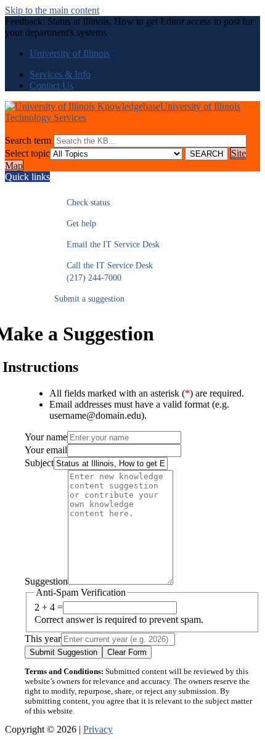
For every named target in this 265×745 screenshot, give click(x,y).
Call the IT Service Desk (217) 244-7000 (103, 271)
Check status (82, 202)
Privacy (98, 729)
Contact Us (51, 85)
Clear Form (127, 652)
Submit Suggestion (63, 652)
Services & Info (60, 74)
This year (43, 638)
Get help (75, 223)
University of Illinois (70, 53)
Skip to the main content (52, 10)
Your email (46, 450)
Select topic (27, 153)
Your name (46, 437)
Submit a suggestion (89, 298)
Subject (39, 463)
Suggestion (46, 581)
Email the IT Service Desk (107, 244)
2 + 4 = (49, 607)
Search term (28, 140)
